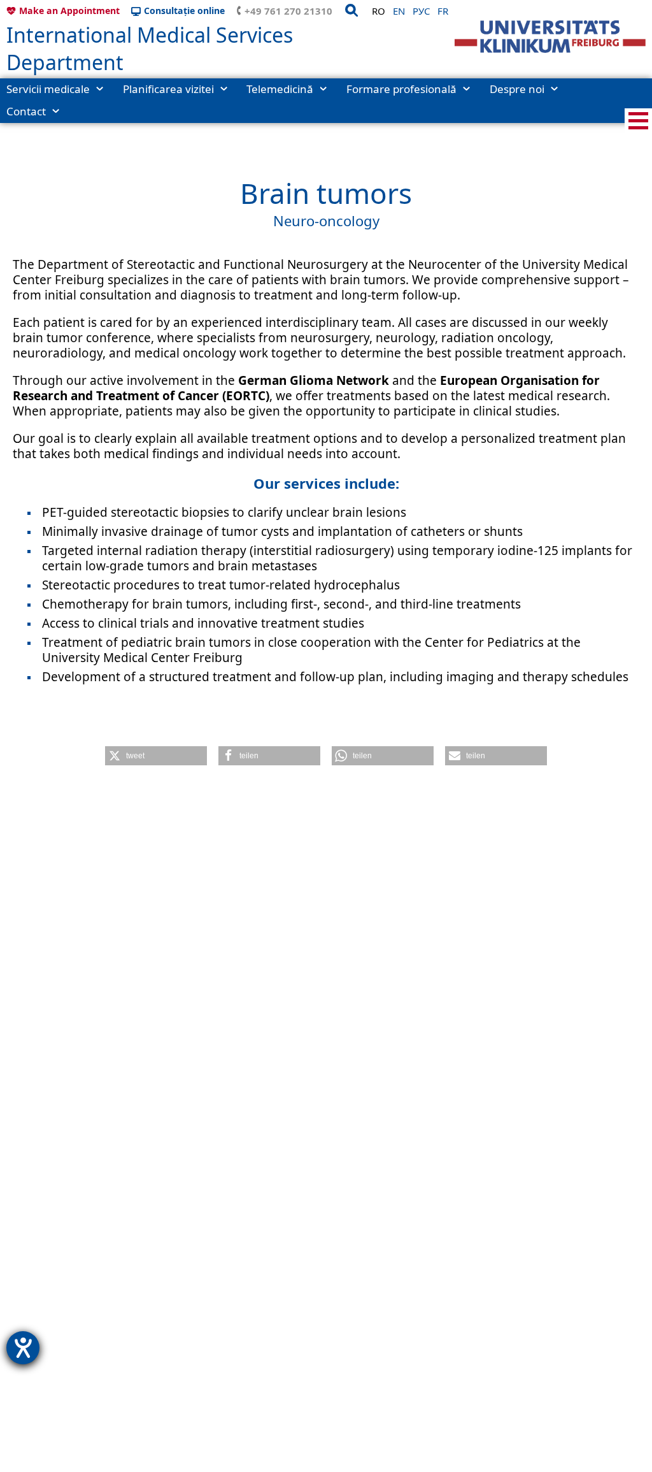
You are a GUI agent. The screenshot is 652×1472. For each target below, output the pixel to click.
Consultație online (184, 10)
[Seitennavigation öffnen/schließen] (638, 120)
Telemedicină (279, 89)
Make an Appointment (69, 10)
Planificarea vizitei (168, 89)
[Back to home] (550, 36)
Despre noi (517, 89)
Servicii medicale (48, 89)
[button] (156, 755)
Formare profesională (401, 89)
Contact (26, 111)
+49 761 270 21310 (288, 10)
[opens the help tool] (22, 1347)
